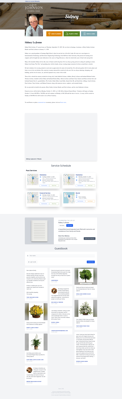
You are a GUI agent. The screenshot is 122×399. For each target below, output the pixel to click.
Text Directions (44, 185)
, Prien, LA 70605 (82, 198)
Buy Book (69, 225)
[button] (33, 178)
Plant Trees (54, 185)
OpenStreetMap (62, 395)
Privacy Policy (57, 392)
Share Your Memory (89, 238)
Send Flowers (90, 201)
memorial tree (41, 102)
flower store (63, 102)
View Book (62, 225)
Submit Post (91, 262)
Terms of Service (65, 392)
